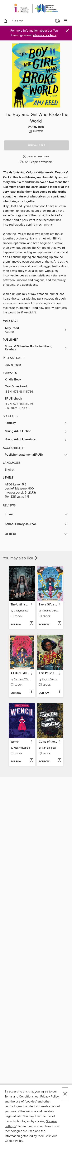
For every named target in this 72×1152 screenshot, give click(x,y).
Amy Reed (38, 127)
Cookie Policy (14, 1141)
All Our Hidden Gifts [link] (20, 673)
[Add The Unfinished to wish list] (31, 623)
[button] (36, 145)
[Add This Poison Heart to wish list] (59, 691)
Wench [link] (15, 742)
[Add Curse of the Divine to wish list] (59, 760)
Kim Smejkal (49, 747)
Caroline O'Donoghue (50, 610)
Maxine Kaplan (22, 747)
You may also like (18, 558)
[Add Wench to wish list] (31, 760)
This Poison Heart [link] (48, 673)
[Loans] (57, 21)
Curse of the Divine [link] (48, 742)
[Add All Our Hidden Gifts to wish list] (31, 691)
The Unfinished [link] (20, 604)
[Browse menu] (65, 21)
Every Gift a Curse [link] (48, 604)
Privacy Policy (49, 1096)
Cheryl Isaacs (21, 610)
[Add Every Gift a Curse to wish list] (59, 623)
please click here (44, 35)
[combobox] (28, 21)
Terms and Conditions (19, 1096)
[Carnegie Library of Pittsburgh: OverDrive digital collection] (36, 8)
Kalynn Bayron (49, 679)
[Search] (5, 21)
